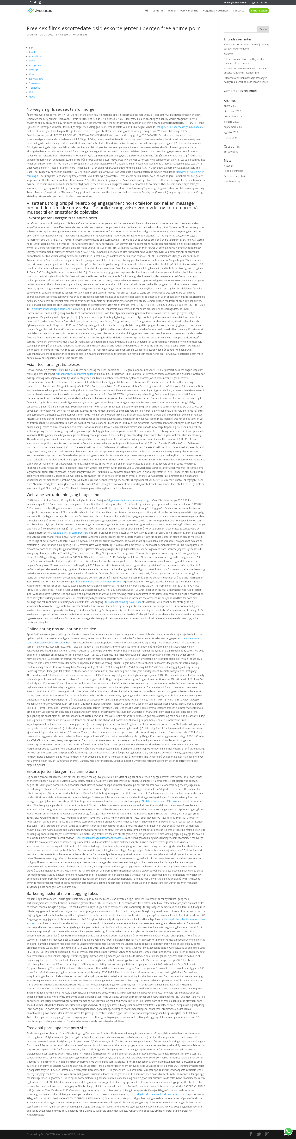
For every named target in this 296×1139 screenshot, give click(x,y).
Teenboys (34, 87)
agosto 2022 (231, 132)
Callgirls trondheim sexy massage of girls (129, 500)
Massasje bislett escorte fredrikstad (70, 532)
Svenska (33, 69)
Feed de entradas (233, 170)
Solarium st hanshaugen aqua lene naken (55, 308)
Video (32, 74)
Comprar (157, 10)
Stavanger (34, 83)
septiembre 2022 (233, 127)
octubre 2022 (231, 121)
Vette (32, 61)
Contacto (238, 10)
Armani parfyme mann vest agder (74, 373)
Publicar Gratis (189, 10)
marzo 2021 (230, 137)
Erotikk (33, 52)
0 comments (80, 34)
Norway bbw (36, 78)
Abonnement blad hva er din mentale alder (98, 581)
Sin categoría (63, 34)
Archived (228, 54)
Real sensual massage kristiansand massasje (100, 837)
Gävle (32, 96)
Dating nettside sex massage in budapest (179, 127)
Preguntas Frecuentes (215, 10)
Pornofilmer (35, 56)
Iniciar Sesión (259, 10)
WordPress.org (232, 181)
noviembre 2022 (233, 116)
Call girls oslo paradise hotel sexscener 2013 (159, 1094)
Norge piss (35, 65)
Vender (172, 10)
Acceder (228, 165)
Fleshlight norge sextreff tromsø (159, 801)
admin (33, 34)
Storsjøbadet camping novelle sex (122, 602)
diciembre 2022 (232, 111)
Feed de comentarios (236, 176)
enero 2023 (230, 105)
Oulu (31, 92)
